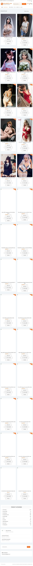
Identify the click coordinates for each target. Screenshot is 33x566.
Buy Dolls (6, 7)
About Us (18, 7)
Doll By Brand (5, 513)
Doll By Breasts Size (6, 514)
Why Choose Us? (8, 530)
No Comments (7, 540)
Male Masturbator (5, 521)
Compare (8, 43)
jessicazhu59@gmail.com (10, 0)
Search (24, 4)
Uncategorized (5, 524)
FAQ (15, 7)
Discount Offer (5, 511)
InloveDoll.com (7, 3)
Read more (8, 39)
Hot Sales (4, 519)
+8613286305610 (5, 552)
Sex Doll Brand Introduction (6, 539)
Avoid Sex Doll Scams (5, 535)
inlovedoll (21, 564)
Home (2, 7)
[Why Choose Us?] (3, 530)
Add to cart (24, 40)
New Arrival (4, 523)
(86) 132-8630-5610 (3, 0)
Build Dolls (11, 7)
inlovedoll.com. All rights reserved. (28, 564)
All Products (4, 509)
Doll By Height (5, 516)
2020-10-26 (3, 540)
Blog (21, 7)
